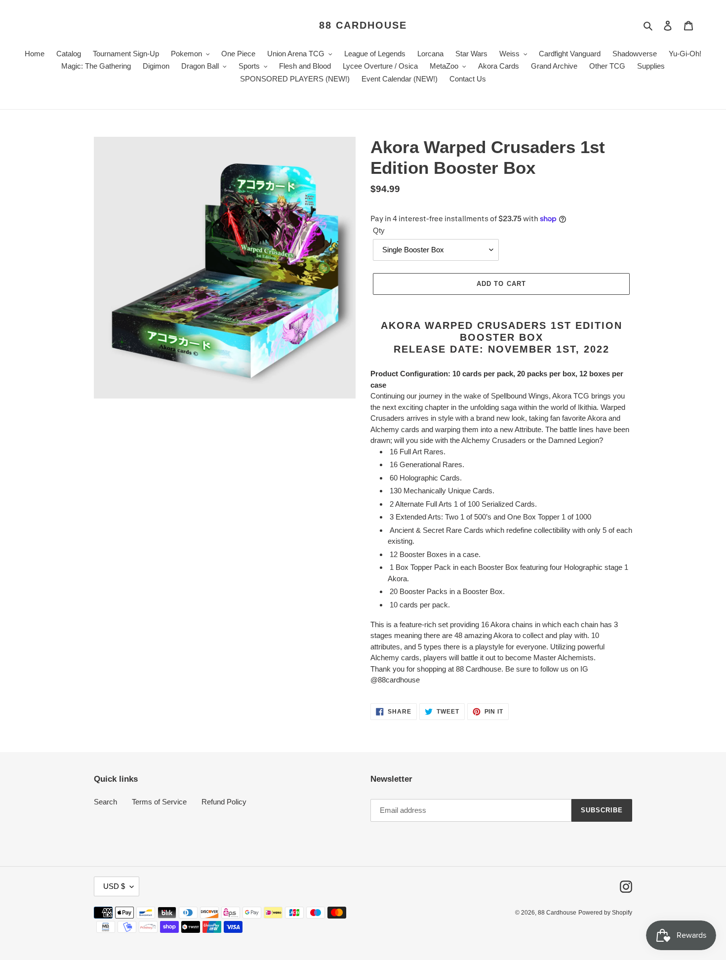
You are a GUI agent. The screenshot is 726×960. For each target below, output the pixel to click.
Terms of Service (159, 802)
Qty (379, 230)
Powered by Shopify (605, 912)
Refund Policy (224, 802)
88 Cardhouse (363, 25)
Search (105, 802)
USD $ (114, 886)
